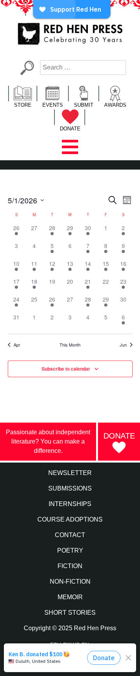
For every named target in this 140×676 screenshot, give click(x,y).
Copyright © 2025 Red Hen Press (70, 628)
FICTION (70, 566)
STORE (23, 105)
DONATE (70, 129)
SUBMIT (83, 105)
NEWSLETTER (70, 473)
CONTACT (70, 535)
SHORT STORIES (70, 612)
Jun (123, 345)
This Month (70, 345)
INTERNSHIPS (70, 504)
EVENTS (52, 105)
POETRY (70, 550)
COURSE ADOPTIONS (70, 519)
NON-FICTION (70, 581)
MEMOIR (70, 597)
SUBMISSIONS (70, 488)
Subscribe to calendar (66, 368)
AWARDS (115, 105)
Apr (17, 345)
